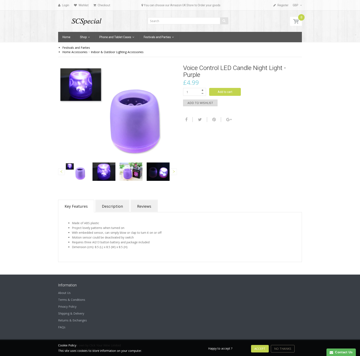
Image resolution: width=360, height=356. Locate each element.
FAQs (61, 327)
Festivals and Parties (76, 48)
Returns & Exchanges (72, 320)
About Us (64, 293)
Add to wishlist (200, 103)
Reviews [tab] (144, 206)
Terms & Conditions (71, 300)
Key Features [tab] (76, 206)
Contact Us (343, 352)
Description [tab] (112, 206)
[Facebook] (186, 119)
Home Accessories (75, 52)
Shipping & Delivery (71, 313)
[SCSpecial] (86, 20)
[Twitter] (199, 119)
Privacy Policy (67, 307)
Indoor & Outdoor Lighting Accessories (117, 52)
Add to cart (225, 92)
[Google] (228, 119)
